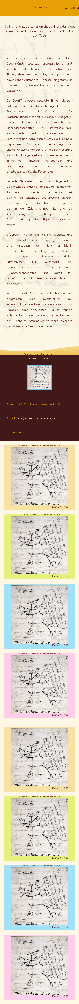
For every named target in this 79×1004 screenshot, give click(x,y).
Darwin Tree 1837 (39, 358)
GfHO (39, 8)
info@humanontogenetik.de (36, 418)
